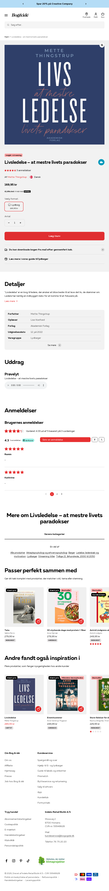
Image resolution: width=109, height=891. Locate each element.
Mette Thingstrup (17, 177)
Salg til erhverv (45, 786)
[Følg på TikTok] (28, 861)
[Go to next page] (62, 494)
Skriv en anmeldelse (52, 439)
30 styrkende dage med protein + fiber (66, 630)
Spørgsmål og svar (47, 760)
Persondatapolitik (14, 845)
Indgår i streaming (13, 155)
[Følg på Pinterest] (21, 861)
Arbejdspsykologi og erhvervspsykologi (46, 552)
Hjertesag (10, 770)
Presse (8, 776)
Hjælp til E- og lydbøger (50, 765)
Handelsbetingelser (15, 835)
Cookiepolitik (11, 824)
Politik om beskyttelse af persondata (22, 877)
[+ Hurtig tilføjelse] (38, 621)
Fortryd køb (43, 802)
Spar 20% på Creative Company (54, 3)
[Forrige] (23, 4)
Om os (8, 760)
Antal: (8, 216)
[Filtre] (95, 439)
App (39, 792)
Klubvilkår (9, 840)
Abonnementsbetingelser (18, 819)
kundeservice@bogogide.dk (59, 835)
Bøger (71, 552)
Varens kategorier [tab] (54, 534)
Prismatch (42, 776)
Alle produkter (17, 552)
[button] (11, 170)
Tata (7, 630)
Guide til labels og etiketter (51, 770)
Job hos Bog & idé (14, 781)
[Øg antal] (20, 222)
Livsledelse (10, 717)
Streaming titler (46, 556)
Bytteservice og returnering (52, 781)
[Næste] (85, 4)
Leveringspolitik (33, 880)
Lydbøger (32, 556)
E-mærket (10, 829)
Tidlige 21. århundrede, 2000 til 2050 (75, 556)
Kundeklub (43, 797)
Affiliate (9, 765)
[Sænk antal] (9, 222)
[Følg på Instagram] (14, 861)
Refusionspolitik (49, 877)
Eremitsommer (54, 717)
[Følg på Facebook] (6, 861)
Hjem (7, 37)
